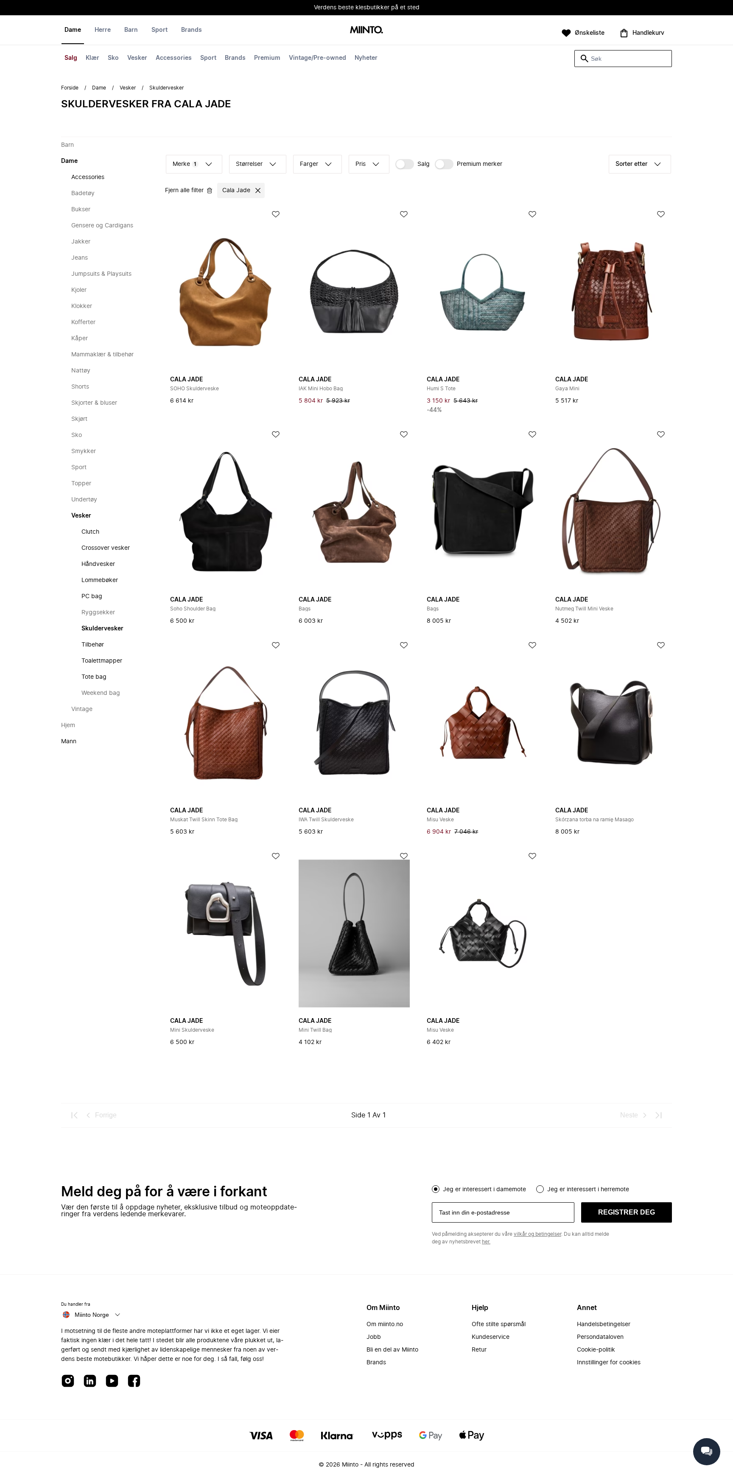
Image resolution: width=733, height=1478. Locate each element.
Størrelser (249, 164)
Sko (113, 58)
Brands (235, 58)
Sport (208, 58)
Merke (184, 164)
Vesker (137, 58)
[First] (75, 1115)
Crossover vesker (105, 548)
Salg (70, 58)
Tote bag (93, 677)
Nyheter (366, 58)
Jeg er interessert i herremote (588, 1189)
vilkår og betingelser (537, 1234)
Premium (267, 58)
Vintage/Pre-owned (317, 58)
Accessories (174, 58)
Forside (69, 87)
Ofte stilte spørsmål (499, 1324)
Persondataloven (600, 1337)
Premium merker (479, 164)
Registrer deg (626, 1212)
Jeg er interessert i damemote (484, 1189)
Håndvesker (98, 564)
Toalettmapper (101, 661)
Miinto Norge (92, 1314)
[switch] (412, 164)
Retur (479, 1350)
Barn (131, 30)
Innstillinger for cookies (609, 1363)
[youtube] (112, 1381)
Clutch (90, 532)
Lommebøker (99, 580)
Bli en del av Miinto (392, 1350)
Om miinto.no (384, 1324)
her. (486, 1241)
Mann (68, 742)
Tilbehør (92, 645)
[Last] (658, 1115)
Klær (92, 58)
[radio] (435, 1189)
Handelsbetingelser (603, 1324)
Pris (360, 164)
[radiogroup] (552, 1188)
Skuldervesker (102, 629)
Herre (103, 30)
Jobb (373, 1337)
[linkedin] (90, 1381)
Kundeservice (490, 1337)
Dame (72, 30)
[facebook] (134, 1381)
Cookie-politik (596, 1350)
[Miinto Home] (366, 30)
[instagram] (68, 1381)
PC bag (91, 596)
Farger (309, 164)
